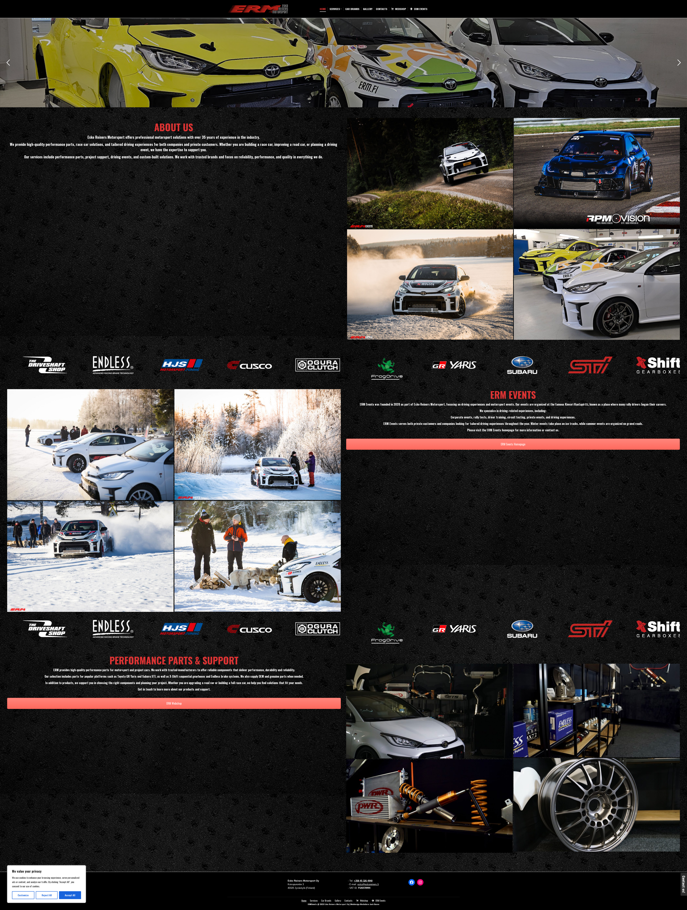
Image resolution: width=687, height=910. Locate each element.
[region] (46, 884)
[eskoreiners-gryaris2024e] (430, 173)
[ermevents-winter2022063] (257, 556)
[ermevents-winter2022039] (90, 556)
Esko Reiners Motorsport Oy (337, 904)
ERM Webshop (174, 703)
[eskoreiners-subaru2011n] (597, 173)
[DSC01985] (596, 710)
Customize (23, 895)
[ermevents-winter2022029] (430, 284)
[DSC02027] (429, 711)
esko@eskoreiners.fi (368, 884)
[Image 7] (90, 444)
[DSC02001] (596, 805)
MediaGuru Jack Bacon (369, 904)
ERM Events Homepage (513, 444)
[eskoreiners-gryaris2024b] (597, 284)
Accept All (70, 895)
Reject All (47, 895)
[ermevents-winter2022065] (257, 444)
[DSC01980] (429, 806)
